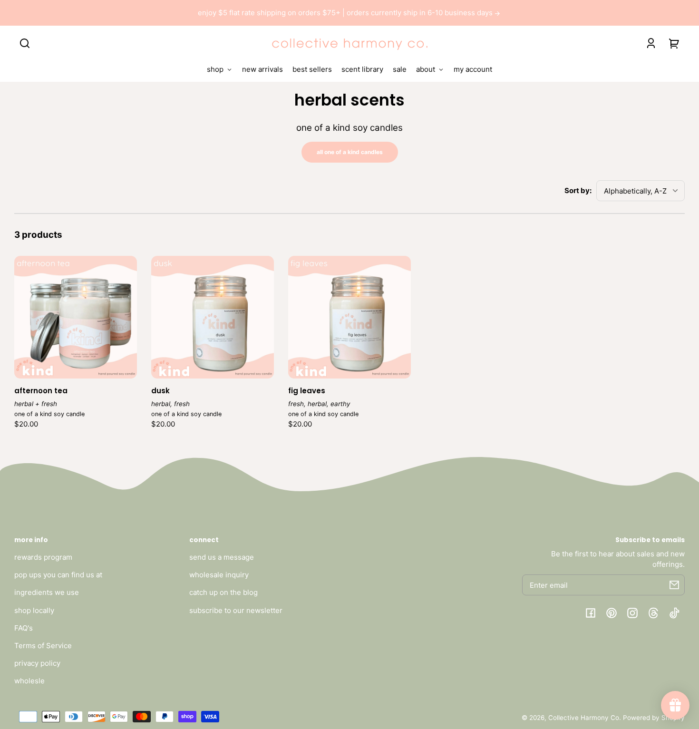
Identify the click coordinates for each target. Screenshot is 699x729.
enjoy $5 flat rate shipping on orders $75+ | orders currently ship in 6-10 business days (346, 13)
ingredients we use (46, 592)
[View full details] (75, 317)
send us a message (221, 557)
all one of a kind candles (350, 152)
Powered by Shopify (654, 717)
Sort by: (578, 190)
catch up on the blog (223, 592)
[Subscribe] (674, 584)
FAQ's (23, 627)
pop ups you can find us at (58, 574)
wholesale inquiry (219, 574)
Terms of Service (43, 645)
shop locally (34, 610)
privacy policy (37, 663)
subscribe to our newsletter (235, 610)
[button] (24, 43)
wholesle (29, 680)
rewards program (43, 557)
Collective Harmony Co (583, 717)
